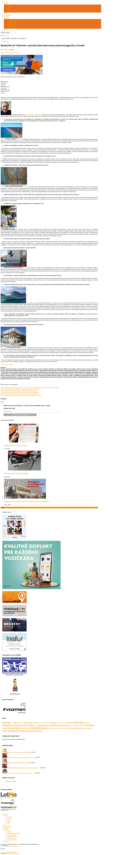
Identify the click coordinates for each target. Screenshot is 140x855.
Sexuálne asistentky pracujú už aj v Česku (15, 445)
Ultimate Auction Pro (13, 853)
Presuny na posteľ (12, 24)
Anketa (11, 722)
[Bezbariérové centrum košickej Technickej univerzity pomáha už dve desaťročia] (25, 498)
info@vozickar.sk (13, 846)
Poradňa (6, 16)
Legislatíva (6, 725)
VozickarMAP (7, 15)
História (63, 722)
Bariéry (18, 722)
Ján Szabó (5, 49)
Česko (39, 730)
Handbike (59, 722)
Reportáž (35, 727)
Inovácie (70, 722)
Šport (8, 8)
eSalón (48, 722)
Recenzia (22, 728)
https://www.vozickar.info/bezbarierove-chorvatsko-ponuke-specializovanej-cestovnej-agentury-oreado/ (30, 387)
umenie (84, 728)
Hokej (66, 722)
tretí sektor (74, 728)
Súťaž (67, 728)
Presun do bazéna (12, 28)
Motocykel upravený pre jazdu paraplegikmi (16, 473)
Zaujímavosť (25, 730)
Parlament (78, 725)
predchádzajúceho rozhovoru (32, 114)
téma (80, 728)
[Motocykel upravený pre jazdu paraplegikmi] (25, 470)
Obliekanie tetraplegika (13, 21)
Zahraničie (15, 730)
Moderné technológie (25, 725)
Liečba (14, 725)
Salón (49, 728)
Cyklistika (40, 722)
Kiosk (5, 13)
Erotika (44, 722)
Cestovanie (4, 52)
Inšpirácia (79, 722)
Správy (6, 4)
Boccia (22, 722)
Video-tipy (7, 18)
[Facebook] (9, 781)
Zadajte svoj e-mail (9, 408)
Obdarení (36, 725)
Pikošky (83, 725)
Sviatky (64, 728)
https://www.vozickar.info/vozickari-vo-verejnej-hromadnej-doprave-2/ (20, 394)
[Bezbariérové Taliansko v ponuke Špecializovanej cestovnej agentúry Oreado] (22, 74)
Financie (53, 722)
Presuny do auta (11, 23)
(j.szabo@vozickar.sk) (7, 364)
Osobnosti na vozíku (46, 725)
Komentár (86, 722)
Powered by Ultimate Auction (9, 852)
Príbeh (9, 10)
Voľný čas (14, 52)
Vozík (89, 728)
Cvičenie (9, 20)
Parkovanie (72, 725)
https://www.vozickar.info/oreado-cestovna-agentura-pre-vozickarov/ (20, 389)
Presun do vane (11, 26)
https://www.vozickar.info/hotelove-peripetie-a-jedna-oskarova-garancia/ (21, 395)
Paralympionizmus (62, 725)
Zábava (9, 7)
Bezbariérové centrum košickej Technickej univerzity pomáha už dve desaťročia (26, 501)
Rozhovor (9, 52)
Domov (6, 2)
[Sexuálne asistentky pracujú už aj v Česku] (25, 442)
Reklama (28, 728)
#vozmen (6, 29)
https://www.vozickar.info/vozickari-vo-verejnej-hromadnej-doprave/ (20, 392)
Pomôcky (9, 5)
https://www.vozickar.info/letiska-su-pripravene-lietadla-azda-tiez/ (19, 390)
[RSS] (15, 781)
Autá (8, 12)
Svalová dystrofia (56, 728)
